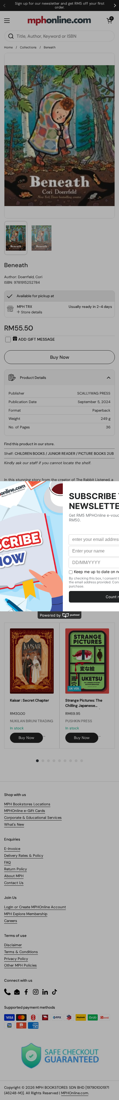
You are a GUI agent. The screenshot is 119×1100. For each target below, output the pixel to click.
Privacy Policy (16, 958)
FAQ (7, 862)
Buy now (26, 737)
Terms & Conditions (21, 951)
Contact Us (14, 882)
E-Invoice (12, 848)
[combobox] (59, 36)
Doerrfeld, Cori (30, 277)
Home (8, 47)
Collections (28, 47)
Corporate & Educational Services (33, 817)
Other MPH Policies (20, 965)
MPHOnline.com (74, 1093)
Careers (10, 920)
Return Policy (15, 869)
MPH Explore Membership (25, 914)
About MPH (14, 876)
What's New (14, 824)
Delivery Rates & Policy (23, 855)
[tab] (29, 312)
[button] (109, 20)
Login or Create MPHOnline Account (35, 907)
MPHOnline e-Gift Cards (24, 810)
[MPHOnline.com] (59, 20)
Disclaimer (13, 945)
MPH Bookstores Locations (27, 804)
